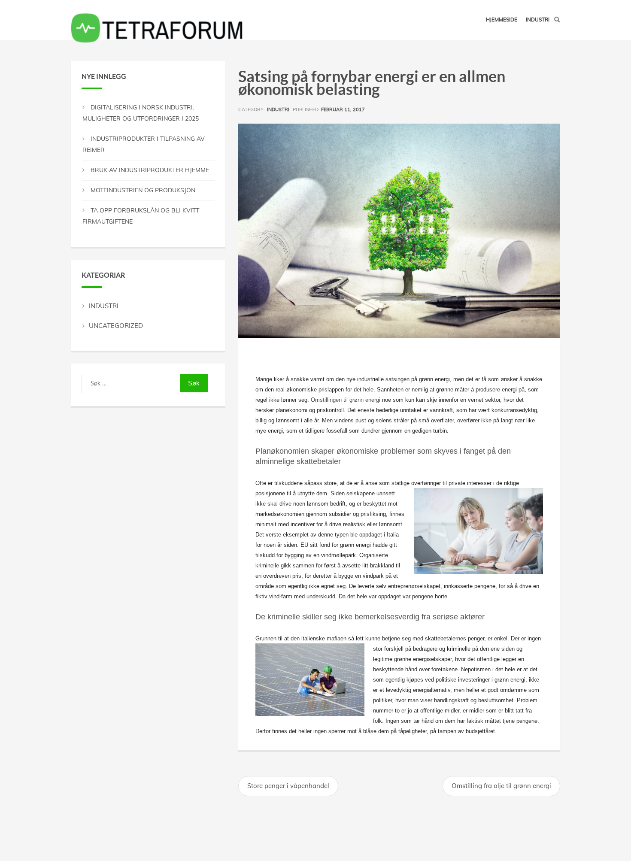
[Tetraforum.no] (156, 13)
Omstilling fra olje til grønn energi (501, 786)
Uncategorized (116, 326)
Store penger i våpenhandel (288, 786)
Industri (537, 19)
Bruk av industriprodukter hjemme (150, 170)
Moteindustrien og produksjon (143, 191)
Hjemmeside (501, 19)
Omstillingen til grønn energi (345, 400)
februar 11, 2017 (343, 109)
